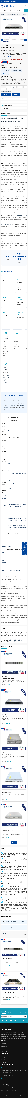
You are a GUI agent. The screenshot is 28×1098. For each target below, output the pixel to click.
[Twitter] (7, 1020)
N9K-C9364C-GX (7, 754)
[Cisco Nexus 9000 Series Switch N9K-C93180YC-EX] (14, 777)
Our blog (3, 1057)
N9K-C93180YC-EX (7, 792)
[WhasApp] (19, 1020)
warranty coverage (6, 224)
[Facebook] (3, 1020)
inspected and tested (21, 215)
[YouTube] (11, 1020)
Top (25, 554)
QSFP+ (20, 87)
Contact (24, 550)
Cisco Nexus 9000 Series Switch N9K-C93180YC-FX (19, 14)
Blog (2, 1090)
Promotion (4, 933)
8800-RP (5, 959)
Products (8, 14)
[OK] (25, 1016)
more (25, 934)
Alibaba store (5, 1078)
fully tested (14, 405)
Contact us (3, 1062)
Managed (3, 89)
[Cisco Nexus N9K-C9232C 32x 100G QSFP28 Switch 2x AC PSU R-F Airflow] (14, 701)
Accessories (21, 1087)
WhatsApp (25, 544)
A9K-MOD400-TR (8, 992)
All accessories (4, 1051)
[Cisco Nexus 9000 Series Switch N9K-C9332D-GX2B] (14, 663)
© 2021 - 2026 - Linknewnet (7, 1095)
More (14, 843)
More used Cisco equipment (7, 91)
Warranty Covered (17, 70)
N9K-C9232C (6, 716)
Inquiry (16, 94)
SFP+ (25, 87)
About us (3, 1059)
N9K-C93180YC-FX (7, 831)
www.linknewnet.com (22, 1095)
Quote (24, 547)
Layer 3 (14, 87)
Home (2, 14)
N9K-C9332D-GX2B (8, 678)
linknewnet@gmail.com (15, 641)
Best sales (3, 1048)
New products (4, 1046)
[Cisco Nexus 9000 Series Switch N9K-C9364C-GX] (14, 739)
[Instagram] (23, 1020)
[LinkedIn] (15, 1020)
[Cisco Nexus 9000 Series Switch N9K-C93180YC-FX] (14, 816)
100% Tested (6, 70)
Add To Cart (6, 94)
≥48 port (10, 89)
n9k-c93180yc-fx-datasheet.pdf (13, 927)
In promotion (3, 1043)
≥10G (8, 87)
